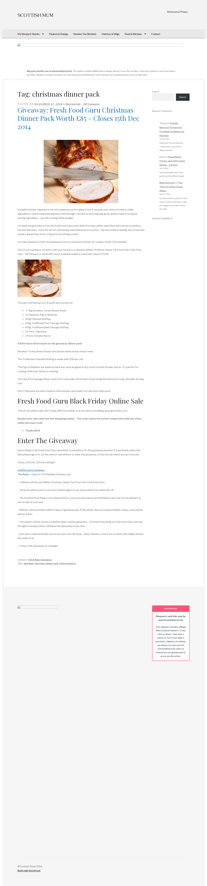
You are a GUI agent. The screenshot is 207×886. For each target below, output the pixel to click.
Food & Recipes (133, 33)
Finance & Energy (58, 33)
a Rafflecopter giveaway (30, 470)
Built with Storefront (28, 870)
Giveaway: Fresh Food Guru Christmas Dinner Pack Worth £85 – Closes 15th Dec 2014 (78, 118)
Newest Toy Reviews (84, 33)
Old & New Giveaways (40, 559)
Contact (155, 33)
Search (155, 91)
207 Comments (91, 104)
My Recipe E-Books (28, 33)
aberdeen (28, 563)
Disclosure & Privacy (177, 11)
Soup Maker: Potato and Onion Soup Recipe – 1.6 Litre (172, 160)
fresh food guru (67, 563)
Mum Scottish (73, 104)
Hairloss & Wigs (111, 33)
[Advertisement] (171, 268)
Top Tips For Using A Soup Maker (171, 186)
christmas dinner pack (46, 563)
